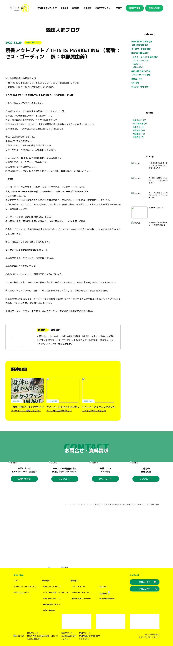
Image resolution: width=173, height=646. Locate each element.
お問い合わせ (154, 8)
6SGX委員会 (138, 123)
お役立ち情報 (134, 8)
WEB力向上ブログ (21, 592)
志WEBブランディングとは (25, 586)
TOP (16, 580)
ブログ (119, 8)
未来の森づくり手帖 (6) (141, 41)
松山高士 (136, 127)
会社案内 (103, 586)
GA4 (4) (135, 82)
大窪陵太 (136, 133)
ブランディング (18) (140, 87)
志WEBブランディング (47, 8)
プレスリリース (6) (141, 60)
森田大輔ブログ (63, 29)
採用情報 (103, 593)
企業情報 (87, 8)
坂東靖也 (136, 130)
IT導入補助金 (49, 610)
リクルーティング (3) (140, 74)
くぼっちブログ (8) (139, 45)
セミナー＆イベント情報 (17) (145, 57)
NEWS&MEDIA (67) (140, 53)
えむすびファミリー (103, 8)
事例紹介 (74, 580)
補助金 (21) (136, 78)
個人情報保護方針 (107, 598)
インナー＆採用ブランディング (56, 592)
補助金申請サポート (51, 604)
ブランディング (78, 586)
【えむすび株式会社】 (72, 504)
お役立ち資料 (148, 589)
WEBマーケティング (52, 598)
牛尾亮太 (136, 137)
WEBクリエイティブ (52, 586)
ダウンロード (64, 478)
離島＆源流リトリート (81, 598)
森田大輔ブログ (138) (140, 71)
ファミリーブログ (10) (141, 49)
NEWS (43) (137, 64)
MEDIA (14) (138, 67)
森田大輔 (136, 120)
